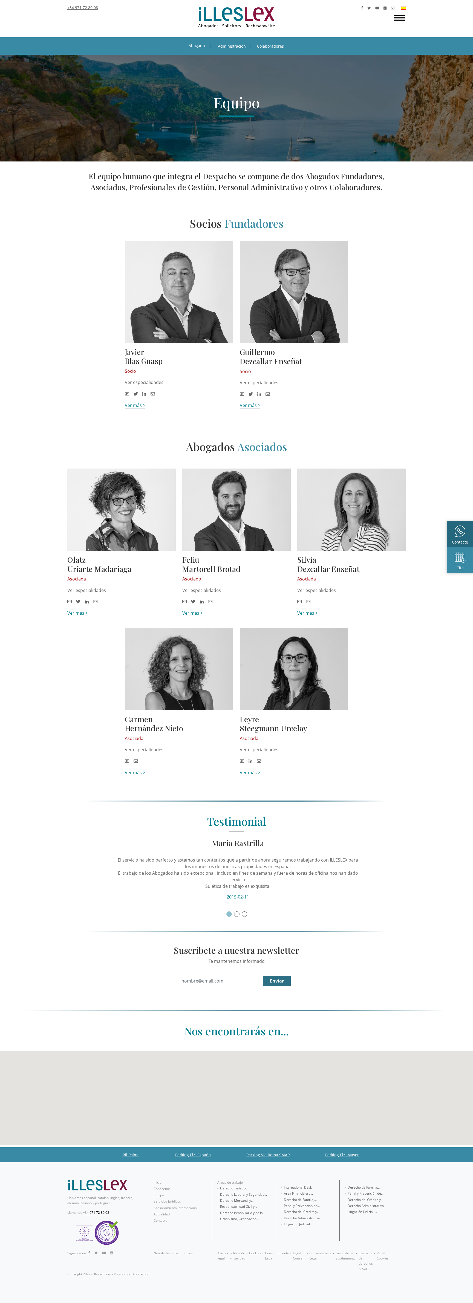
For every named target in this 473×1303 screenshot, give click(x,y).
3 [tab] (244, 913)
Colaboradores (270, 46)
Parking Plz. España (193, 1154)
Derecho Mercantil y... (236, 1200)
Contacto (160, 1220)
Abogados (198, 45)
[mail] (392, 7)
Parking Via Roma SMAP (268, 1154)
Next (357, 869)
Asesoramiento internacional (176, 1208)
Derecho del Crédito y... (301, 1211)
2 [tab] (236, 913)
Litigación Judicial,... (298, 1224)
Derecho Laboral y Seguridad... (243, 1194)
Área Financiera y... (298, 1193)
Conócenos (162, 1188)
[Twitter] (369, 7)
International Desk (298, 1187)
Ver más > (135, 405)
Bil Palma (131, 1154)
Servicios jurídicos (167, 1201)
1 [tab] (228, 913)
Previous (113, 869)
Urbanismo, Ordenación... (239, 1219)
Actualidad (162, 1214)
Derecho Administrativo (302, 1218)
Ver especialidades (144, 382)
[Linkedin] (385, 7)
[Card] (127, 394)
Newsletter (162, 1253)
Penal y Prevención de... (302, 1205)
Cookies (255, 1253)
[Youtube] (377, 7)
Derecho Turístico (233, 1188)
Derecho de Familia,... (300, 1199)
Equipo (159, 1195)
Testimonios (183, 1253)
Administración (232, 46)
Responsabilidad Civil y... (238, 1206)
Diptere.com (140, 1274)
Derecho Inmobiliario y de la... (242, 1212)
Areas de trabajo (230, 1182)
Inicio (157, 1182)
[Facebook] (362, 7)
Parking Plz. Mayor (342, 1154)
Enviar (277, 981)
